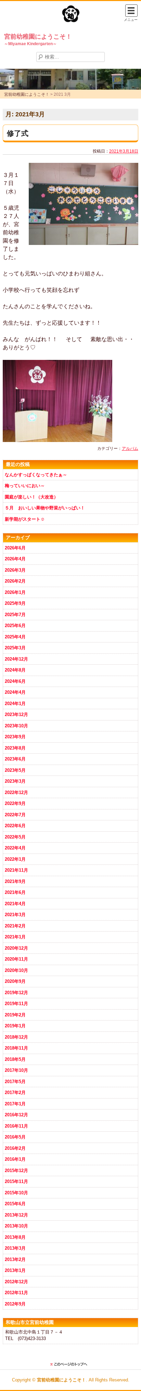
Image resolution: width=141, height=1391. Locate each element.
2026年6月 (15, 547)
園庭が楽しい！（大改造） (31, 496)
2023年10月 (16, 725)
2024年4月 (15, 692)
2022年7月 (15, 814)
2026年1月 (15, 592)
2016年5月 (15, 1137)
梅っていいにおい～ (25, 485)
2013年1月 (15, 1270)
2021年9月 (15, 881)
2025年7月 (15, 614)
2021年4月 (15, 903)
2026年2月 (15, 581)
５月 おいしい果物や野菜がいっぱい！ (45, 507)
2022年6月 (15, 825)
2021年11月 (16, 870)
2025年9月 (15, 603)
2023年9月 (15, 736)
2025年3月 (15, 647)
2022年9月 (15, 803)
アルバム (130, 448)
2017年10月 (16, 1070)
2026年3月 (15, 570)
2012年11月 (16, 1292)
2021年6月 (15, 892)
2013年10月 (16, 1225)
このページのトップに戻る (70, 1364)
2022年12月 (16, 792)
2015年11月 (16, 1181)
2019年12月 (16, 992)
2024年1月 (15, 703)
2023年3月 (15, 781)
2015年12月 (16, 1170)
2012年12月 (16, 1281)
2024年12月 (16, 659)
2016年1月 (15, 1159)
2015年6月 (15, 1203)
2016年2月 (15, 1148)
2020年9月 (15, 981)
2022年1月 (15, 859)
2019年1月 (15, 1025)
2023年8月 (15, 748)
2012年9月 (15, 1303)
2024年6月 (15, 681)
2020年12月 (16, 948)
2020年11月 (16, 959)
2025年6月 (15, 625)
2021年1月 (15, 936)
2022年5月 (15, 837)
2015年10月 (16, 1192)
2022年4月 (15, 847)
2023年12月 (16, 714)
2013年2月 (15, 1259)
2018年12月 (16, 1037)
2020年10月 (16, 970)
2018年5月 (15, 1059)
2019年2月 (15, 1014)
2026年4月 (15, 558)
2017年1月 (15, 1103)
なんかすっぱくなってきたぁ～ (36, 474)
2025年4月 (15, 636)
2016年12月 (16, 1114)
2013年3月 (15, 1248)
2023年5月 (15, 770)
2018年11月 (16, 1048)
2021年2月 (15, 925)
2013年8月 (15, 1237)
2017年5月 (15, 1081)
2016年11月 (16, 1126)
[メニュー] (131, 10)
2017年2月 (15, 1092)
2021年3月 (15, 914)
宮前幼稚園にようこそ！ (38, 36)
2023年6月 (15, 759)
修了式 (17, 133)
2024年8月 (15, 670)
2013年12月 (16, 1215)
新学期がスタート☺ (25, 519)
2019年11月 (16, 1003)
